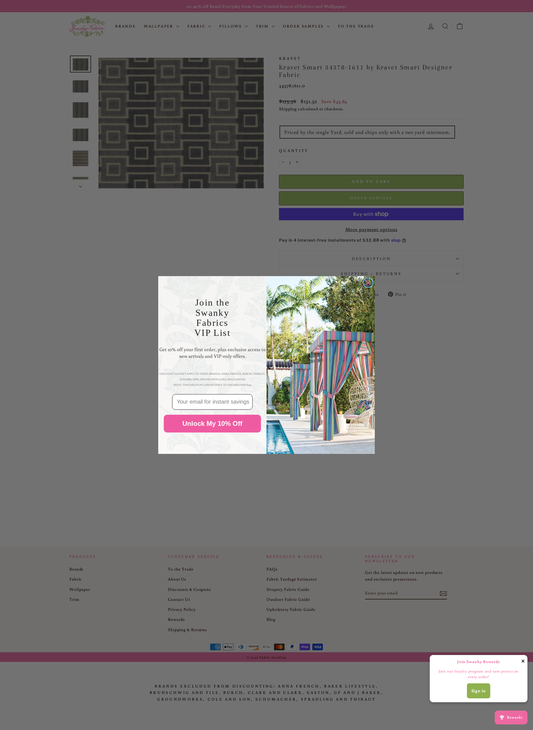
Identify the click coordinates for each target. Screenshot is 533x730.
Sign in (478, 690)
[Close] (523, 662)
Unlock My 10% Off (212, 423)
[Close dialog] (368, 282)
